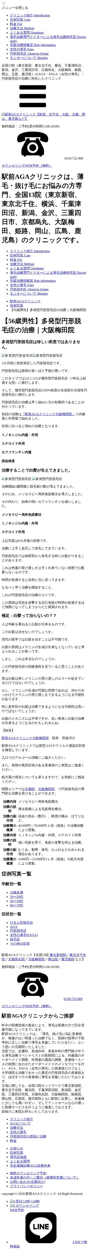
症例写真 (20, 19)
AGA (13, 926)
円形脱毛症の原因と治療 (28, 1136)
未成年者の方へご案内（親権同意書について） (44, 1177)
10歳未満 (16, 892)
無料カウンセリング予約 (28, 1173)
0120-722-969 (73, 999)
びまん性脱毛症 (21, 922)
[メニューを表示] (33, 110)
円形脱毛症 (29, 53)
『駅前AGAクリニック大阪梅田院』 (48, 414)
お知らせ (16, 1148)
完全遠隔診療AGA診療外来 (30, 1165)
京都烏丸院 (16, 959)
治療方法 (22, 28)
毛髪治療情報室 (33, 45)
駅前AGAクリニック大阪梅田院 (25, 738)
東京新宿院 (58, 955)
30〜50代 (16, 901)
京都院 (30, 789)
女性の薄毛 (22, 49)
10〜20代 (16, 896)
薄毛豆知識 (18, 1157)
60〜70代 (16, 905)
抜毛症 (15, 939)
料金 (16, 24)
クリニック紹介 (30, 15)
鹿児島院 (68, 959)
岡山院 (53, 959)
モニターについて (29, 58)
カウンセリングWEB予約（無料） (27, 165)
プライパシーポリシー (26, 1186)
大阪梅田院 (46, 789)
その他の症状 (20, 943)
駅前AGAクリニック (25, 301)
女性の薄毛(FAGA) (24, 935)
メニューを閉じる (15, 7)
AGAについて (20, 1123)
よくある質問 (27, 32)
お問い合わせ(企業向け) (27, 1182)
